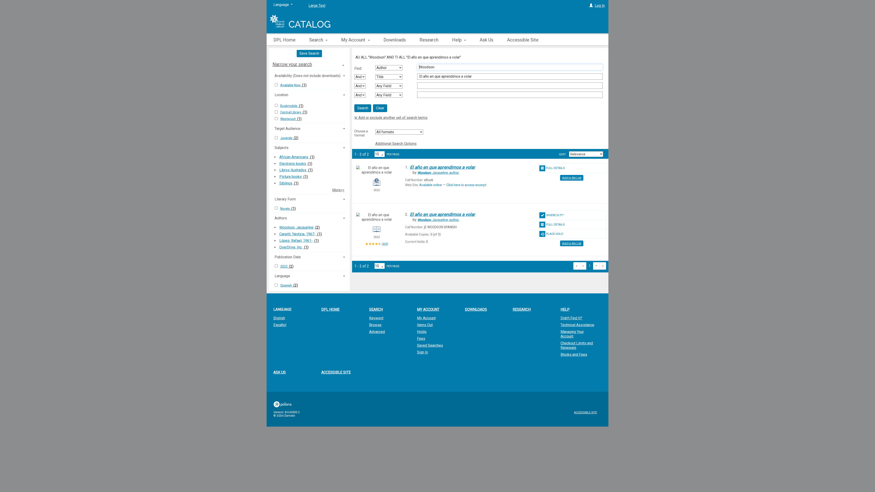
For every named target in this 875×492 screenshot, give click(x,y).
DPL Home (284, 40)
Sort (562, 154)
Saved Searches (430, 345)
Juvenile (286, 138)
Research (428, 40)
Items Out (425, 325)
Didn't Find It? (571, 318)
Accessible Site (522, 40)
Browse (375, 325)
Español (279, 325)
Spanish (286, 285)
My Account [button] (353, 40)
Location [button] (281, 95)
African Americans (293, 157)
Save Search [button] (309, 53)
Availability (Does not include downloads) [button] (307, 76)
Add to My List (571, 177)
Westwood (288, 119)
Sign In (422, 352)
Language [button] (282, 276)
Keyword (376, 318)
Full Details (555, 168)
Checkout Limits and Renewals (577, 345)
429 (385, 244)
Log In (600, 5)
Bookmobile (289, 106)
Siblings (285, 183)
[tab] (309, 64)
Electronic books (292, 163)
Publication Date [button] (288, 257)
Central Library (291, 112)
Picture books (290, 176)
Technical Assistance (577, 325)
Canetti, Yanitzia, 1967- (297, 234)
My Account (426, 318)
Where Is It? (555, 215)
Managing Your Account (572, 334)
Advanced (377, 332)
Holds (422, 332)
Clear (380, 108)
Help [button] (457, 40)
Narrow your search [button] (292, 64)
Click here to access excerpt (466, 185)
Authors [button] (281, 218)
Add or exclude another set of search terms (392, 117)
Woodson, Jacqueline (296, 227)
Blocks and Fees (574, 354)
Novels (285, 208)
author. (438, 172)
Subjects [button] (281, 148)
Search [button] (316, 40)
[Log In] (591, 5)
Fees (421, 338)
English (279, 318)
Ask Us (486, 40)
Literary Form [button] (285, 199)
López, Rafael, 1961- (296, 240)
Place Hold (554, 234)
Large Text (317, 5)
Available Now (290, 85)
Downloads (394, 40)
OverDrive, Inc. (290, 247)
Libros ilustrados (292, 170)
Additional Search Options (396, 143)
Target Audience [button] (287, 128)
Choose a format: (361, 133)
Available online (430, 185)
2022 (284, 266)
